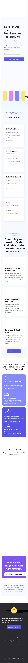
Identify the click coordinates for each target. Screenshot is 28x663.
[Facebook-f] (9, 658)
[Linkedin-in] (5, 658)
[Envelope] (18, 658)
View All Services (14, 351)
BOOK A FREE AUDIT (14, 627)
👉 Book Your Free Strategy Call (15, 574)
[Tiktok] (22, 658)
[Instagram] (14, 658)
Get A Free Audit (14, 59)
